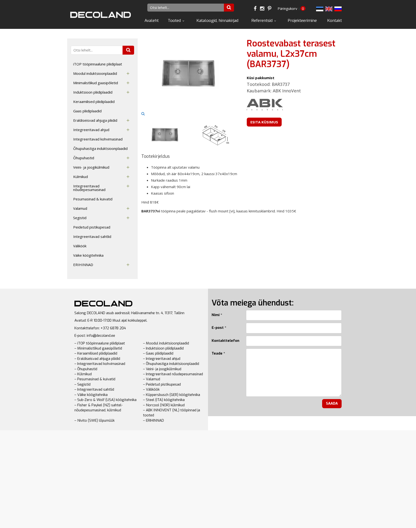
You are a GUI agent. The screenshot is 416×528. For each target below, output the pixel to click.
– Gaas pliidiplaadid (158, 353)
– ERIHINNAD (153, 420)
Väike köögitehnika (88, 255)
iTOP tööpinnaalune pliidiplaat (97, 64)
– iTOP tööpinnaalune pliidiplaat (99, 343)
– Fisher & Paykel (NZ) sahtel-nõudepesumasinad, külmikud (98, 408)
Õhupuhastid (83, 157)
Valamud (80, 208)
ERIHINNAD (83, 264)
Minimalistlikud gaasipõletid (95, 82)
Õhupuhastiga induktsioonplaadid (100, 148)
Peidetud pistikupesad (91, 227)
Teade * (218, 353)
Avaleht (151, 20)
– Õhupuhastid (85, 369)
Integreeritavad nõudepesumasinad (89, 188)
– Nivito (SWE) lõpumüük (94, 420)
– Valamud (151, 379)
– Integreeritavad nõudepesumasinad (173, 374)
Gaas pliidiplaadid (87, 110)
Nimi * (217, 314)
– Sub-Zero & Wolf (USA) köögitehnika (105, 399)
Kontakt (334, 20)
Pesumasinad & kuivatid (92, 199)
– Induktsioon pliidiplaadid (163, 348)
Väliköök (79, 245)
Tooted (174, 20)
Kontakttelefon (225, 340)
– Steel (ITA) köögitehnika (164, 399)
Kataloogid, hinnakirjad (217, 20)
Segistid (79, 217)
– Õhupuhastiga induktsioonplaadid (171, 363)
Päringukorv (287, 8)
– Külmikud (83, 374)
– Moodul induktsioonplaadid (166, 343)
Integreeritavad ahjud (91, 129)
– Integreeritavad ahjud (161, 358)
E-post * (219, 327)
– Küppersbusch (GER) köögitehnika (171, 394)
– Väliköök (151, 389)
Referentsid (262, 20)
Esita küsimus (264, 122)
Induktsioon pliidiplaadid (92, 92)
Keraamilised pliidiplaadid (94, 101)
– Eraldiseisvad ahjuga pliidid (97, 358)
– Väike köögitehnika (91, 394)
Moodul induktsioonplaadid (95, 73)
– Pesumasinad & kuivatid (94, 379)
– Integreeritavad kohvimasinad (99, 363)
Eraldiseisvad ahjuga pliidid (95, 120)
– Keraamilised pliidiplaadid (95, 353)
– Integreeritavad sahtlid (94, 389)
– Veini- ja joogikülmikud (162, 369)
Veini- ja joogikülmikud (91, 167)
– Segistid (82, 384)
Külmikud (80, 176)
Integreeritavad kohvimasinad (98, 139)
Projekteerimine (302, 20)
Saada (332, 403)
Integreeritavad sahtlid (92, 236)
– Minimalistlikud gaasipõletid (98, 348)
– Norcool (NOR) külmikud (164, 405)
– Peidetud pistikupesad (162, 384)
